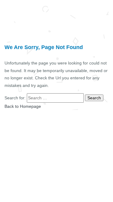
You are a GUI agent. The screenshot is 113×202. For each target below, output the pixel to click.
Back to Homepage (23, 106)
